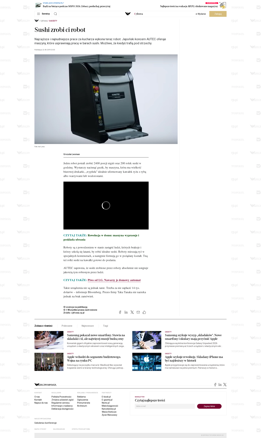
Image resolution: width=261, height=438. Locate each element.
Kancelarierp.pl (109, 409)
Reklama (81, 397)
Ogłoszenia (82, 400)
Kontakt (38, 400)
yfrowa (138, 13)
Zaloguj (218, 14)
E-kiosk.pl (106, 397)
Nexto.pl (106, 403)
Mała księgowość (110, 406)
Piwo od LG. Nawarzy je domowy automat (114, 280)
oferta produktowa (81, 429)
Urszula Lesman (71, 154)
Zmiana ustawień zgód (62, 400)
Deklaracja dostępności (62, 409)
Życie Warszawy (109, 415)
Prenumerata (83, 403)
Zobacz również (43, 325)
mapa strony (40, 429)
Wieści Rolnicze (109, 412)
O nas (37, 397)
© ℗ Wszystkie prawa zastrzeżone (80, 310)
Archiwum (82, 406)
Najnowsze (88, 325)
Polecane (67, 325)
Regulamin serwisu (61, 403)
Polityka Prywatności (61, 397)
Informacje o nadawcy (62, 406)
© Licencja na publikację (75, 307)
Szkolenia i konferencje (45, 423)
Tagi (105, 325)
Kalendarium (59, 429)
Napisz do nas (41, 403)
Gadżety (53, 21)
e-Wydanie (201, 14)
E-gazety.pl (107, 400)
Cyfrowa (43, 21)
